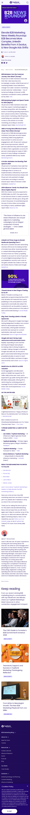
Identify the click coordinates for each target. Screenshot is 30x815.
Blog (2, 69)
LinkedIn (21, 458)
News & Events (6, 27)
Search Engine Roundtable (18, 334)
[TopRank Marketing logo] (6, 726)
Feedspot (6, 445)
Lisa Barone (7, 470)
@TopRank (18, 521)
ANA (11, 97)
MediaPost (12, 184)
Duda (16, 438)
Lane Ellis (12, 56)
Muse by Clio (14, 208)
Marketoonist (7, 416)
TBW (18, 451)
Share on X (14, 233)
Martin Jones (7, 483)
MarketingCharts (6, 158)
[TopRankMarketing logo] (15, 2)
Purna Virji (6, 473)
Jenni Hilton (7, 480)
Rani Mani (6, 477)
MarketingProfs (21, 125)
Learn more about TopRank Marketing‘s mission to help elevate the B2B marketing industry (14, 489)
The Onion (19, 424)
